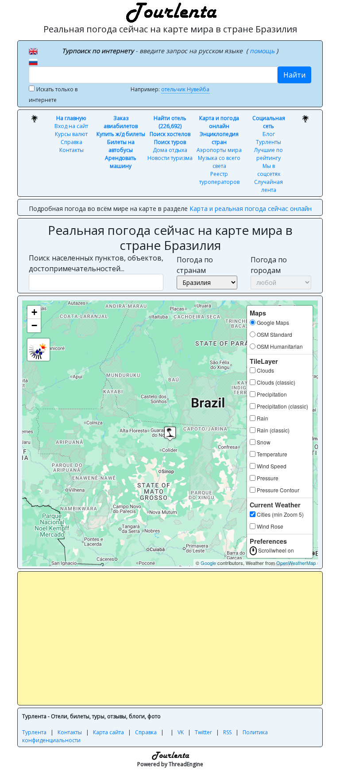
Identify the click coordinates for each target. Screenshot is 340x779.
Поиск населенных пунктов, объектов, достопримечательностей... (96, 263)
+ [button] (34, 312)
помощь (263, 51)
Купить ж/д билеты (121, 134)
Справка (71, 142)
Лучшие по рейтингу (268, 154)
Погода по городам (269, 265)
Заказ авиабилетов (121, 122)
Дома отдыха (170, 150)
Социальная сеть (268, 122)
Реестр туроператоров (219, 178)
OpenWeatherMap (296, 562)
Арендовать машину (120, 162)
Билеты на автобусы (121, 146)
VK (181, 732)
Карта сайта (108, 732)
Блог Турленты (268, 138)
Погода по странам (195, 265)
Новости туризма (170, 158)
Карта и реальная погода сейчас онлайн (250, 208)
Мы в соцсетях (268, 170)
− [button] (34, 325)
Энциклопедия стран (219, 138)
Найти (294, 75)
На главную (71, 118)
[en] (33, 50)
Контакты (71, 150)
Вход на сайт (71, 126)
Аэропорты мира (219, 150)
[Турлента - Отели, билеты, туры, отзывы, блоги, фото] (170, 11)
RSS (227, 732)
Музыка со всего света (219, 162)
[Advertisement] (181, 638)
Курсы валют (71, 134)
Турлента (34, 732)
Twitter (203, 732)
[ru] (33, 61)
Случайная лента (268, 186)
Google (208, 562)
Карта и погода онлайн (219, 122)
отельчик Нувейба (185, 89)
